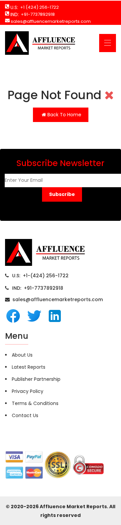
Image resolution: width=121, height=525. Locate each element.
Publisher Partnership (36, 379)
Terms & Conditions (35, 403)
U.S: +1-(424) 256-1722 (40, 275)
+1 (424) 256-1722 (38, 7)
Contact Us (25, 415)
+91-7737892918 (37, 14)
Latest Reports (28, 367)
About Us (22, 355)
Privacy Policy (27, 391)
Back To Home (63, 114)
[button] (62, 194)
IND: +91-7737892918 (37, 288)
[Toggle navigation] (107, 43)
